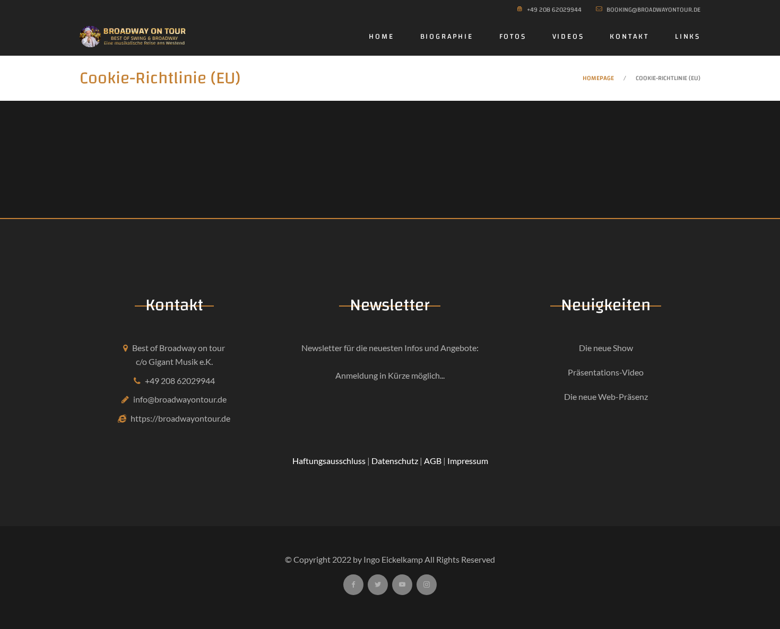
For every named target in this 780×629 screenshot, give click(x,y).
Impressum (467, 461)
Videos (568, 36)
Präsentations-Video (606, 372)
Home (381, 36)
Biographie (446, 36)
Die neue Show (606, 348)
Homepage (598, 78)
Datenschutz (394, 461)
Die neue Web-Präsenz (606, 396)
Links (687, 36)
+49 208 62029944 (180, 380)
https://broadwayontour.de (180, 418)
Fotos (512, 36)
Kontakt (629, 36)
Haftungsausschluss (329, 461)
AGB (432, 461)
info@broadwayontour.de (180, 399)
